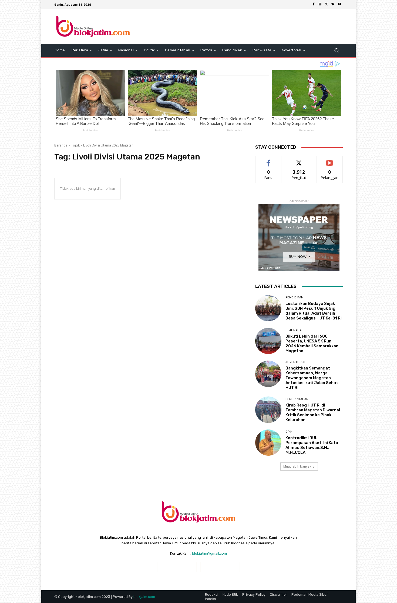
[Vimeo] (333, 4)
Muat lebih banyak (297, 466)
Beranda (61, 145)
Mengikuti (299, 160)
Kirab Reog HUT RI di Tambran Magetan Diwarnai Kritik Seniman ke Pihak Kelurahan (312, 412)
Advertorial (295, 362)
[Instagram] (320, 4)
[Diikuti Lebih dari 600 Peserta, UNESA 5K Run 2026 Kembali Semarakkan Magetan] (268, 341)
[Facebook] (313, 4)
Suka (268, 160)
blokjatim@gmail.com (209, 553)
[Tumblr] (220, 567)
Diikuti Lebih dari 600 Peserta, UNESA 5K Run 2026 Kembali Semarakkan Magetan (311, 343)
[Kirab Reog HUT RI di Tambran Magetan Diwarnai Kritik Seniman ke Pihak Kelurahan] (268, 410)
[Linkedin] (191, 567)
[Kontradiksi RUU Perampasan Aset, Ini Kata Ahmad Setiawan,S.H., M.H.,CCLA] (268, 442)
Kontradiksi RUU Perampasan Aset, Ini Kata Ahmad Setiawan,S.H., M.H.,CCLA (311, 445)
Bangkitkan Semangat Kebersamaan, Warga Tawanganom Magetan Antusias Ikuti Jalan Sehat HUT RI (311, 378)
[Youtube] (339, 4)
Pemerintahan (296, 399)
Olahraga (293, 330)
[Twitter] (326, 4)
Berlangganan (330, 160)
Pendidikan (294, 297)
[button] (336, 50)
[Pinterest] (205, 567)
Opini (289, 431)
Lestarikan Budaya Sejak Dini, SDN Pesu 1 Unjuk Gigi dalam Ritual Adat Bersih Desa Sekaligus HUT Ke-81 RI (313, 311)
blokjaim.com (144, 597)
